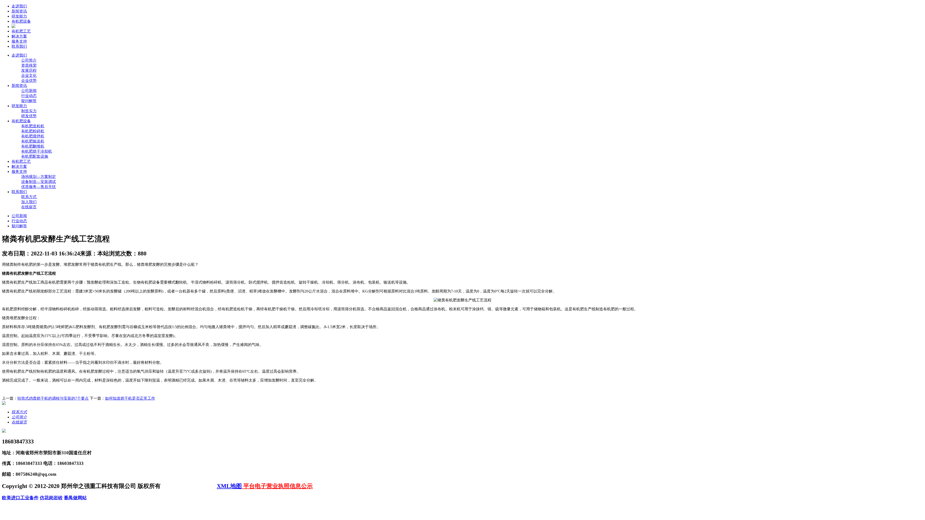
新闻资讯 (19, 11)
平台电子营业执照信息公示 (277, 486)
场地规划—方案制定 (38, 177)
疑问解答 (29, 101)
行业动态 (29, 96)
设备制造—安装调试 (38, 182)
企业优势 (29, 80)
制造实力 (29, 111)
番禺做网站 (75, 497)
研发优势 (29, 116)
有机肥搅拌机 (32, 136)
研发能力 (19, 16)
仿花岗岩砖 (51, 497)
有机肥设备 (21, 21)
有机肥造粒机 (32, 126)
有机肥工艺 (21, 31)
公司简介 (29, 60)
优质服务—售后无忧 (38, 187)
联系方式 (29, 197)
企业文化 (29, 75)
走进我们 (19, 6)
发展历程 (29, 70)
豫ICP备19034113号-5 (189, 486)
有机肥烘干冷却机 (36, 151)
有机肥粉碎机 (32, 131)
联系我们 (19, 46)
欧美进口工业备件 (20, 497)
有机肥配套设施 (34, 156)
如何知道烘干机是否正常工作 (130, 398)
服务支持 (19, 41)
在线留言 (29, 207)
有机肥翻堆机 (32, 146)
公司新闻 (29, 91)
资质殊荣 (29, 65)
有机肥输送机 (32, 141)
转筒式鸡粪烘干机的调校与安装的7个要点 (53, 398)
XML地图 (229, 486)
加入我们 (29, 202)
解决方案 (19, 36)
